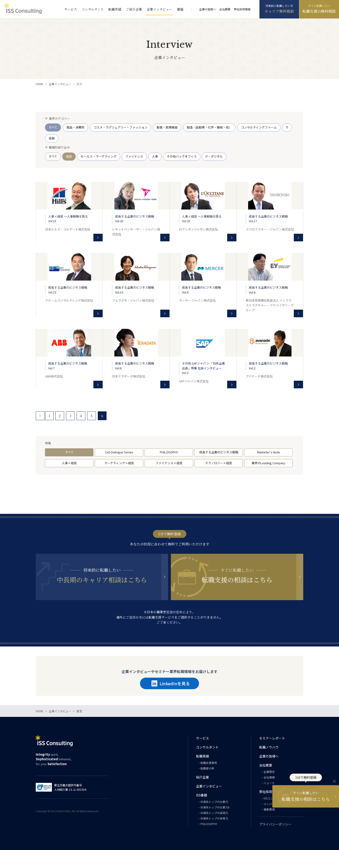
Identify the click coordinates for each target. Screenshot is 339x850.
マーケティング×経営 (119, 463)
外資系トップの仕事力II (214, 807)
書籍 (180, 9)
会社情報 (269, 777)
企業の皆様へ (207, 9)
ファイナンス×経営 (168, 463)
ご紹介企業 (134, 9)
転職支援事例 (208, 763)
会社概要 (224, 9)
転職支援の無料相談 (319, 11)
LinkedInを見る (175, 683)
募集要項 (269, 809)
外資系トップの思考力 (214, 818)
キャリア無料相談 (279, 11)
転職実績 (114, 9)
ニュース (269, 783)
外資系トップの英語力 (214, 813)
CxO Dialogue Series (119, 452)
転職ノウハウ (269, 747)
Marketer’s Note (268, 452)
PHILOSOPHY (169, 452)
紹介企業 (202, 777)
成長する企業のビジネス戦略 (218, 452)
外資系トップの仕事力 (214, 802)
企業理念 (269, 772)
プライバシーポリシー (275, 824)
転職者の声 (207, 768)
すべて (69, 452)
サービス (70, 9)
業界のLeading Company (268, 463)
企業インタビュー (159, 9)
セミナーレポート (272, 738)
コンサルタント (93, 9)
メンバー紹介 (272, 804)
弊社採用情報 (242, 9)
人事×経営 (69, 463)
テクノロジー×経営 (218, 463)
